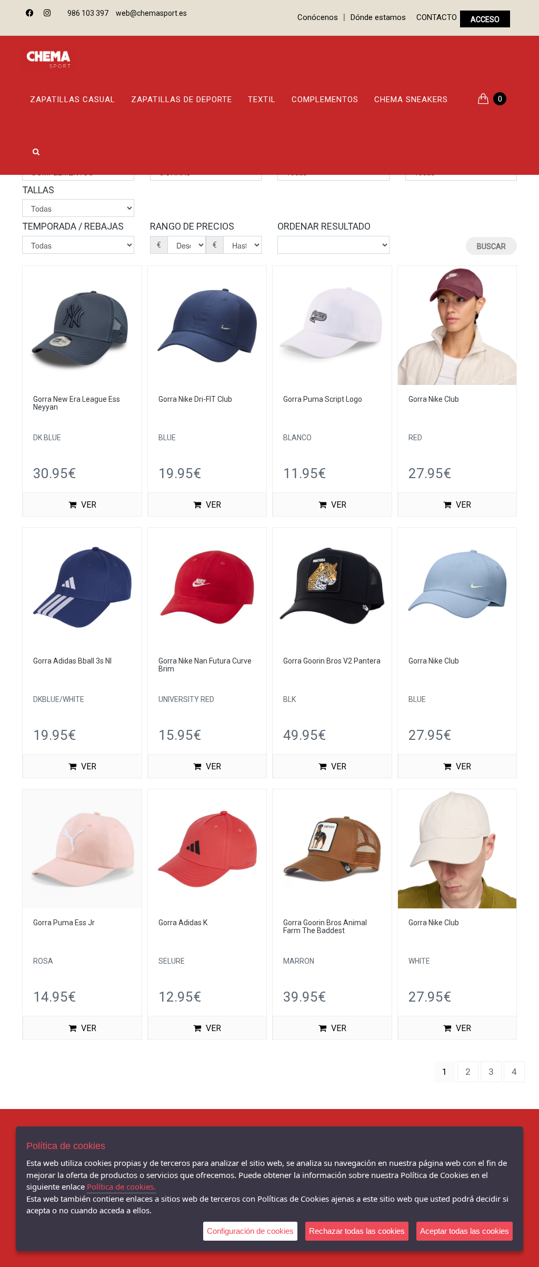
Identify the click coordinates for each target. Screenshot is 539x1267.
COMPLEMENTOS (325, 99)
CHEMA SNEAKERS (411, 99)
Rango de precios (192, 226)
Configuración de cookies (250, 1230)
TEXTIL (262, 99)
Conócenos (317, 17)
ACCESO (485, 19)
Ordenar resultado (324, 226)
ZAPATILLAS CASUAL (72, 99)
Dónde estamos (378, 17)
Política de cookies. (121, 1186)
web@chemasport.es (151, 13)
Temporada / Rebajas (73, 226)
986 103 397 (87, 13)
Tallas (38, 189)
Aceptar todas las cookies (464, 1230)
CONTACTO (436, 17)
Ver (87, 505)
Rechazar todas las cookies (357, 1230)
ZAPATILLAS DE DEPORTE (181, 99)
